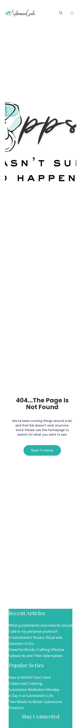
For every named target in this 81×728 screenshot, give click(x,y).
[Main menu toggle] (72, 13)
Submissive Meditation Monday (34, 689)
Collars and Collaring (25, 683)
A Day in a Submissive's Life (31, 695)
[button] (61, 13)
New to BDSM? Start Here (30, 677)
